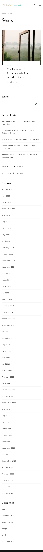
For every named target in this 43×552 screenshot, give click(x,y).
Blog (9, 65)
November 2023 (8, 325)
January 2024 (7, 312)
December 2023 (8, 319)
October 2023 (7, 332)
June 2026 (6, 202)
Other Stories (7, 522)
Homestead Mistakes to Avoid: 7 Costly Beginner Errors (18, 131)
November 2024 (8, 267)
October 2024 (7, 273)
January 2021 (7, 435)
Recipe (4, 529)
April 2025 (6, 241)
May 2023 (6, 357)
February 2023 (8, 377)
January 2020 (7, 480)
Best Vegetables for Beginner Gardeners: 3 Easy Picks (19, 122)
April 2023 (6, 364)
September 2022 (9, 403)
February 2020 (8, 474)
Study (4, 535)
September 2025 (9, 209)
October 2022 (7, 396)
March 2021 (6, 429)
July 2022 (6, 416)
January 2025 (7, 254)
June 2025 (6, 228)
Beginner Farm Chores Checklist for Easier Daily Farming (20, 155)
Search (5, 96)
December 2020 (8, 442)
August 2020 (7, 467)
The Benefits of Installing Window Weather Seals (17, 73)
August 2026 (7, 189)
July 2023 (6, 345)
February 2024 (8, 306)
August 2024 (7, 280)
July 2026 (6, 196)
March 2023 (7, 370)
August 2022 (7, 409)
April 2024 (6, 293)
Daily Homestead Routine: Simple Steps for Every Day (20, 146)
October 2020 (7, 454)
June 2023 (6, 351)
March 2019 (6, 487)
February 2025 (8, 248)
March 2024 (7, 299)
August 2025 (7, 215)
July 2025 (6, 222)
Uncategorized (8, 541)
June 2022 (6, 422)
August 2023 (7, 338)
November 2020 (8, 448)
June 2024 (6, 286)
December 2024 (8, 261)
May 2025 (6, 235)
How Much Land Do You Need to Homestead (20, 139)
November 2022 (8, 390)
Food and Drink (8, 516)
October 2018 (7, 493)
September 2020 (9, 461)
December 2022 (8, 383)
